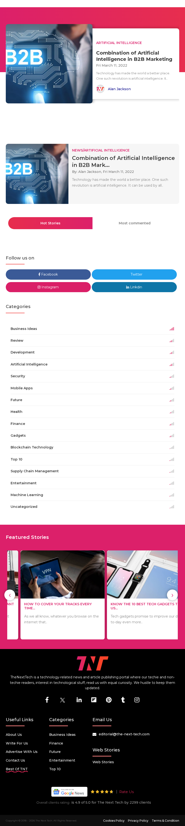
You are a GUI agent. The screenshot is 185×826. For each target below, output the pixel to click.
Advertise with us (22, 752)
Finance (56, 743)
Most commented (135, 223)
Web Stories (103, 762)
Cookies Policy (114, 820)
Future (55, 752)
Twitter (136, 274)
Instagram (49, 287)
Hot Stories (50, 223)
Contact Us (15, 760)
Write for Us (17, 743)
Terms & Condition (165, 820)
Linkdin (135, 287)
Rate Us (126, 791)
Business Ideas (62, 734)
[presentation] (9, 595)
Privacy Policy (138, 820)
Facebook (49, 274)
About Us (14, 734)
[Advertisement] (93, 121)
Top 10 (55, 769)
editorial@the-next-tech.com (124, 734)
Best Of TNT (17, 769)
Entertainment (62, 760)
